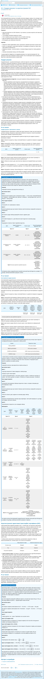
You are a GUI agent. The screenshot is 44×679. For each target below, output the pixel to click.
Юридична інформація (13, 676)
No (16, 667)
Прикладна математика (23, 5)
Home (6, 5)
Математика (13, 5)
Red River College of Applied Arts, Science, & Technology (13, 16)
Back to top (3, 664)
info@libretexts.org (11, 677)
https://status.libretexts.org (37, 677)
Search (2, 3)
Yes (12, 667)
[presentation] (37, 152)
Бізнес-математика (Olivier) (36, 5)
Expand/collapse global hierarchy (2, 5)
